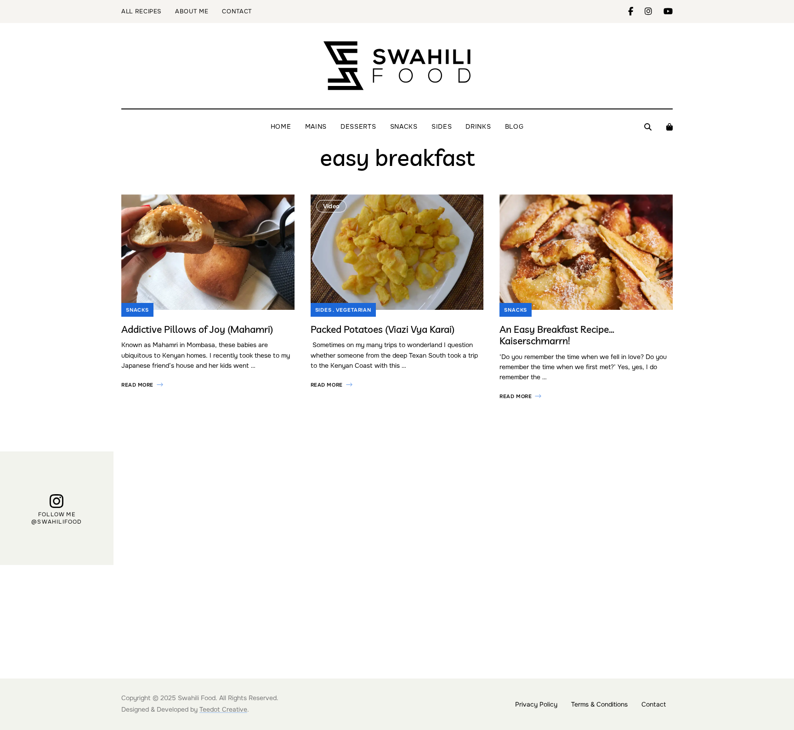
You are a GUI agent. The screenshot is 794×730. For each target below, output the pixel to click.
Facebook (636, 11)
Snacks (137, 310)
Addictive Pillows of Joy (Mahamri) (197, 329)
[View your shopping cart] (669, 127)
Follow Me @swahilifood (56, 518)
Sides (323, 310)
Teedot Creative (223, 709)
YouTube (668, 11)
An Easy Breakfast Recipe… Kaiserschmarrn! (556, 335)
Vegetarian (353, 310)
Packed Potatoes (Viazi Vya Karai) (382, 329)
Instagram (654, 11)
